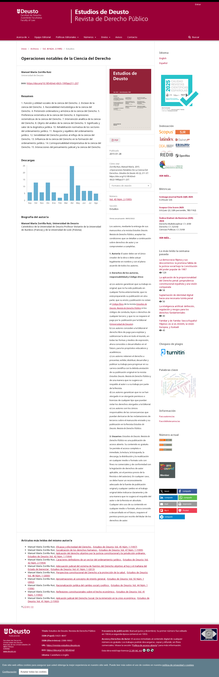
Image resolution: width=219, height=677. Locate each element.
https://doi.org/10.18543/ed (60, 650)
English (162, 58)
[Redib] (167, 158)
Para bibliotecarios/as (169, 421)
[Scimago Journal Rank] (183, 135)
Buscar (195, 37)
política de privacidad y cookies (178, 665)
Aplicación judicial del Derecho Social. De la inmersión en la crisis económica (96, 598)
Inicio (24, 48)
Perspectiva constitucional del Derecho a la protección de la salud (91, 572)
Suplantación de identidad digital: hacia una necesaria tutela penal (176, 296)
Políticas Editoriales (66, 37)
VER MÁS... (165, 175)
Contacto (132, 37)
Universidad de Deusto (121, 324)
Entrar (198, 4)
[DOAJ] (167, 148)
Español (163, 63)
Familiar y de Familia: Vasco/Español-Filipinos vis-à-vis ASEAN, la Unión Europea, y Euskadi (178, 324)
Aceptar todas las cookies (33, 671)
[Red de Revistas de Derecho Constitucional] (171, 169)
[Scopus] (167, 135)
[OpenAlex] (183, 158)
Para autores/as (167, 416)
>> (32, 606)
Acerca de (22, 37)
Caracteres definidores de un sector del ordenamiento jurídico (89, 559)
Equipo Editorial (42, 37)
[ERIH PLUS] (183, 148)
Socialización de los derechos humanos (77, 550)
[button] (168, 491)
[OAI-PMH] (208, 639)
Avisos (118, 37)
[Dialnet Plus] (183, 141)
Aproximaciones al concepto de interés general (81, 578)
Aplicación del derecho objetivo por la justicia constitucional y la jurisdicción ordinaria (100, 553)
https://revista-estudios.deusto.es (63, 645)
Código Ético (118, 304)
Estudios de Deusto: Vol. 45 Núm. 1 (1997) (115, 546)
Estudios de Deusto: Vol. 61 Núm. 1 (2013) (73, 569)
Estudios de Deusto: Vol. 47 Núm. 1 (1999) (121, 550)
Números (89, 37)
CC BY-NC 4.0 (135, 650)
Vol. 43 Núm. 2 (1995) (52, 48)
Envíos (105, 37)
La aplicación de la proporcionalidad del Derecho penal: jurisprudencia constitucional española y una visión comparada (178, 282)
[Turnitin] (173, 356)
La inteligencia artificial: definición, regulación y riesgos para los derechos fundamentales (177, 309)
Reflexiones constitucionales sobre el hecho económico (85, 591)
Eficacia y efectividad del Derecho (74, 546)
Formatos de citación (121, 185)
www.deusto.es (9, 651)
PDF (116, 140)
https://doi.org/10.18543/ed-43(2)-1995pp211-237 (52, 83)
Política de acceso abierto (144, 645)
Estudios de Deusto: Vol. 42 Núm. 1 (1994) (50, 556)
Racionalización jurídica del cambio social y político (83, 585)
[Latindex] (167, 141)
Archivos (34, 48)
